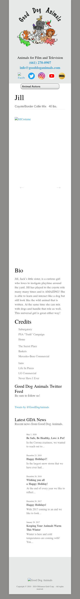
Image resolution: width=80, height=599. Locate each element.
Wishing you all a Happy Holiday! (37, 482)
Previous (21, 185)
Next (57, 185)
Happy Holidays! (36, 505)
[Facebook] (21, 75)
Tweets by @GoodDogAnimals (32, 407)
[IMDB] (61, 75)
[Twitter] (31, 75)
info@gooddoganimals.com (40, 67)
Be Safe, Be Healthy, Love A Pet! (45, 438)
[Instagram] (41, 75)
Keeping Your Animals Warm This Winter (43, 528)
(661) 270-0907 (40, 62)
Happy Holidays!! (36, 459)
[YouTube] (51, 75)
